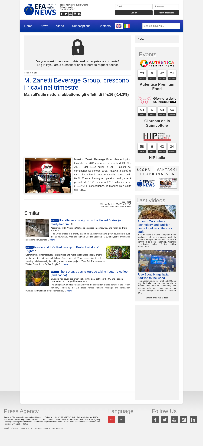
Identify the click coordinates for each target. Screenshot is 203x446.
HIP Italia (157, 157)
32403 (25, 424)
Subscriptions (81, 26)
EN (111, 420)
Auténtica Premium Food (157, 86)
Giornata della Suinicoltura (157, 123)
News (44, 26)
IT (121, 420)
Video (60, 26)
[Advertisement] (77, 133)
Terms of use (57, 428)
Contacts (104, 26)
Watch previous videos (157, 298)
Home (28, 26)
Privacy (46, 428)
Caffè (34, 73)
